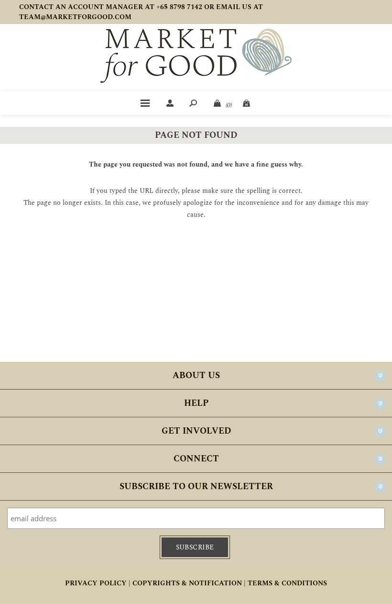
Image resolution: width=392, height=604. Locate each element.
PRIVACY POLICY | (98, 583)
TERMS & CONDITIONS (287, 583)
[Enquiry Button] (247, 103)
